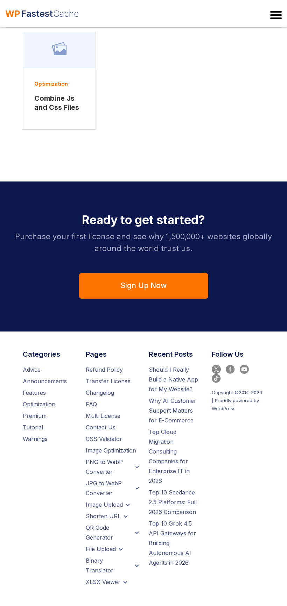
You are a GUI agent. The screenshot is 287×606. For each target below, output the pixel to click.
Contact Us (100, 427)
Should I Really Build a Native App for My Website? (173, 379)
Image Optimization (111, 450)
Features (34, 392)
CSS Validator (104, 438)
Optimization (51, 84)
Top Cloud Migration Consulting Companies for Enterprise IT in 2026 (169, 456)
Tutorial (33, 427)
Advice (32, 369)
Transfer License (108, 381)
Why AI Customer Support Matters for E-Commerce (172, 410)
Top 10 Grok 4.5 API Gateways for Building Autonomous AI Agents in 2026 (172, 543)
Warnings (35, 438)
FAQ (91, 404)
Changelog (100, 392)
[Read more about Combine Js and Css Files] (59, 50)
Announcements (45, 381)
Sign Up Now (143, 285)
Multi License (103, 415)
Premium (35, 415)
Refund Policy (104, 369)
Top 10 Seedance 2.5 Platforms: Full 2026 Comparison (173, 502)
